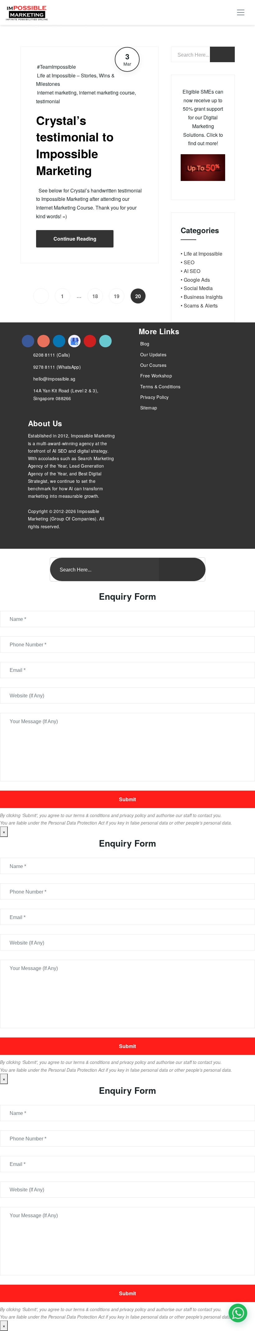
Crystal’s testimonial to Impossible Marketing (75, 145)
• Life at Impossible (201, 253)
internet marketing (56, 92)
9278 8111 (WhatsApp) (57, 367)
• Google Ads (195, 279)
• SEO (187, 262)
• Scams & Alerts (199, 305)
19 (116, 296)
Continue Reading (74, 238)
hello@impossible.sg (54, 379)
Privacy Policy (154, 397)
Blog (144, 343)
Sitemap (148, 407)
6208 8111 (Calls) (51, 355)
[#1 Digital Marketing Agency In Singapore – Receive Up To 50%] (238, 1313)
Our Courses (153, 365)
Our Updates (153, 354)
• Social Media (197, 288)
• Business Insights (202, 296)
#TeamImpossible (56, 66)
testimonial (48, 101)
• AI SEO (190, 271)
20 (138, 296)
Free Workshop (156, 375)
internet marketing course (107, 92)
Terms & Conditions (160, 386)
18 (95, 296)
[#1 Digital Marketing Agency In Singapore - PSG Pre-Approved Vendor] (28, 341)
